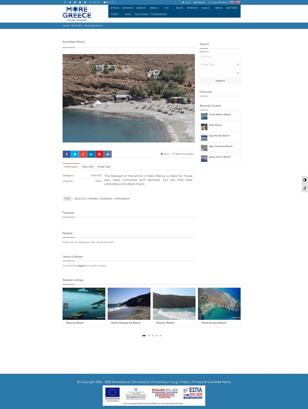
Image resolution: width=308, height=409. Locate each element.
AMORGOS (128, 8)
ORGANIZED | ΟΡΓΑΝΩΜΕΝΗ (114, 199)
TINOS (127, 14)
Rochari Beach (165, 323)
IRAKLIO (154, 8)
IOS (167, 8)
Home (66, 26)
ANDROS (141, 8)
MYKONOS (192, 8)
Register (201, 2)
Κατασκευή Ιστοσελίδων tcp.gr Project (161, 382)
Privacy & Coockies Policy (211, 382)
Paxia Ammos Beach (214, 323)
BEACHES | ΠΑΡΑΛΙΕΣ (86, 199)
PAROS (218, 8)
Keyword (204, 52)
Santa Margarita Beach (126, 323)
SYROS (115, 14)
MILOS (179, 8)
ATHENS (114, 8)
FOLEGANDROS (158, 14)
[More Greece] (77, 13)
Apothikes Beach (94, 26)
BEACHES (77, 26)
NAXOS (206, 8)
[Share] (67, 154)
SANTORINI (231, 8)
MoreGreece (121, 382)
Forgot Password (219, 2)
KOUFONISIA (141, 14)
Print (166, 154)
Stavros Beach (75, 323)
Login (187, 2)
